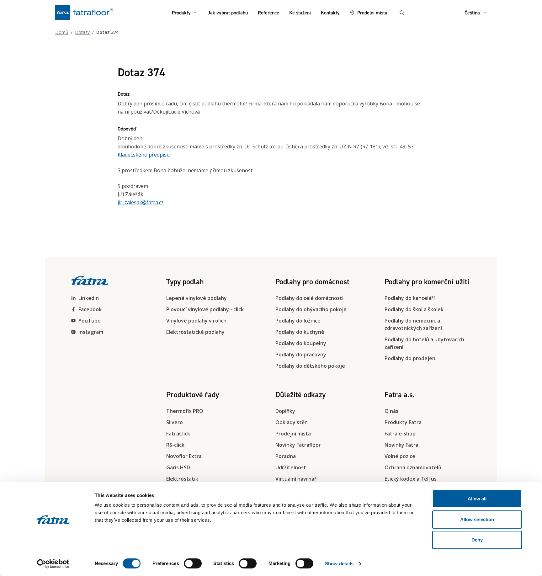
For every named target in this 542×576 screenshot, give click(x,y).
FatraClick (178, 433)
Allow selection (477, 519)
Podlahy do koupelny (300, 343)
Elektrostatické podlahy (195, 331)
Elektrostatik (182, 478)
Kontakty (330, 12)
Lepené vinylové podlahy (196, 298)
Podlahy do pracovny (300, 354)
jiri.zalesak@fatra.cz (141, 202)
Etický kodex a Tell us (411, 478)
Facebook (90, 309)
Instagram (90, 331)
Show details (339, 563)
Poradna (285, 456)
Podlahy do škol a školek (414, 309)
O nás (391, 411)
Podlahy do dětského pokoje (310, 365)
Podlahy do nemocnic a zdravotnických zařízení (413, 324)
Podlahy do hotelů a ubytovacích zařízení (424, 343)
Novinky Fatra (401, 444)
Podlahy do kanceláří (410, 298)
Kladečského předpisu (144, 154)
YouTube (89, 320)
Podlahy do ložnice (298, 320)
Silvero (174, 422)
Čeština (472, 12)
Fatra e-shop (400, 433)
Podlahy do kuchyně (299, 331)
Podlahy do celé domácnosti (309, 298)
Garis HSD (178, 467)
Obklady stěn (291, 422)
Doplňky (285, 411)
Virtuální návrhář (295, 478)
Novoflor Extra (184, 456)
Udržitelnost (290, 467)
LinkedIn (88, 298)
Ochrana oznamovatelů (413, 467)
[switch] (193, 563)
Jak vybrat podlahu (228, 12)
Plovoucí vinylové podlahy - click (205, 309)
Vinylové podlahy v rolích (196, 320)
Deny (477, 539)
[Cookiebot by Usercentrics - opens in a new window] (53, 563)
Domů (61, 32)
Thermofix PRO (184, 411)
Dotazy (82, 32)
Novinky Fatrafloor (298, 444)
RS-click (175, 444)
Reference (268, 12)
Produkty (181, 12)
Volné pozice (400, 456)
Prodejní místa (372, 12)
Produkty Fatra (403, 422)
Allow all (477, 498)
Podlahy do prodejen (410, 358)
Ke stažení (300, 12)
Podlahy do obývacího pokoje (311, 309)
